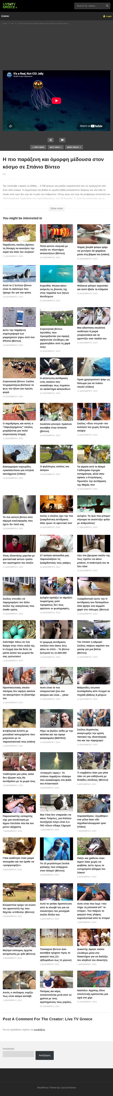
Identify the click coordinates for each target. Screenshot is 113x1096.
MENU (6, 16)
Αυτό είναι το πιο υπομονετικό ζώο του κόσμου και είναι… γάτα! (54, 691)
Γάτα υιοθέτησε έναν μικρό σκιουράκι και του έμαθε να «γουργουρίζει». (18, 862)
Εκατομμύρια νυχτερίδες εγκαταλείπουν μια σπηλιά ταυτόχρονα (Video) (18, 470)
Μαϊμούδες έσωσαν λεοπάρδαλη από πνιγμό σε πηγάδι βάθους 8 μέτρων (93, 691)
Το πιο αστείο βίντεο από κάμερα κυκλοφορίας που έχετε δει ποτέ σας (18, 521)
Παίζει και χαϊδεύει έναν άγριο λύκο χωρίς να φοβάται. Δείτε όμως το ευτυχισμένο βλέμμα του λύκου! (91, 865)
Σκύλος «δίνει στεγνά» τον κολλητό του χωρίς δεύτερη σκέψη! (93, 427)
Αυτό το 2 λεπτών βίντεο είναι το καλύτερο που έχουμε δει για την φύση (17, 289)
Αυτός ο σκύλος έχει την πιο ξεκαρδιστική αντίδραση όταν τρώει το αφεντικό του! (56, 519)
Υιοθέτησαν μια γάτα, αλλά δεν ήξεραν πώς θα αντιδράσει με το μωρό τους (19, 778)
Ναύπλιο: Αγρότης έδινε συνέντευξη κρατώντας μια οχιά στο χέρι (92, 994)
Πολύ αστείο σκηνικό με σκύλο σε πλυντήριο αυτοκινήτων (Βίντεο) (54, 250)
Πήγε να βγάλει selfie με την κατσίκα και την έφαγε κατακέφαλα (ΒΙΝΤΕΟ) (56, 734)
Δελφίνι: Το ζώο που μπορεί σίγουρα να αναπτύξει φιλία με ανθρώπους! (93, 519)
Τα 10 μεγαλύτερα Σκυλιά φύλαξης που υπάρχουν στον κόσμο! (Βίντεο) (54, 867)
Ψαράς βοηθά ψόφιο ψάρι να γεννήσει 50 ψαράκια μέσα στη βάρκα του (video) (93, 251)
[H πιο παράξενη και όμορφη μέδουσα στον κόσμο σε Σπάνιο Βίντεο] (19, 233)
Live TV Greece (78, 1019)
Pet (4, 174)
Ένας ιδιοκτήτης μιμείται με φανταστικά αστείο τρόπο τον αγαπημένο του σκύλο (19, 559)
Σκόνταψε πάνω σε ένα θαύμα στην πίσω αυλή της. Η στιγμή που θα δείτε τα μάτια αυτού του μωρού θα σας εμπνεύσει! (19, 649)
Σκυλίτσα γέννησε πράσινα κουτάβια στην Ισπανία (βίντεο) (56, 428)
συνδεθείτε (39, 1029)
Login (109, 16)
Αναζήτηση (8, 1048)
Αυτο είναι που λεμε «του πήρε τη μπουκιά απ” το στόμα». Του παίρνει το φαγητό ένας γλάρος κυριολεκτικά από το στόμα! (93, 910)
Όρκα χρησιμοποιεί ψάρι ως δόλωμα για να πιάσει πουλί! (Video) (93, 383)
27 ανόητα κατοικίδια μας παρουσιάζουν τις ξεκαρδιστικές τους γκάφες (55, 559)
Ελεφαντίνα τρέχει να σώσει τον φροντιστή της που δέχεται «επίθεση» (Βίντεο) (19, 909)
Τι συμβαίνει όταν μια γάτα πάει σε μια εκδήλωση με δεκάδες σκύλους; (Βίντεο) (92, 776)
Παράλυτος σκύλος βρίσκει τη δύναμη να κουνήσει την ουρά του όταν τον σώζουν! (18, 248)
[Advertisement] (56, 49)
